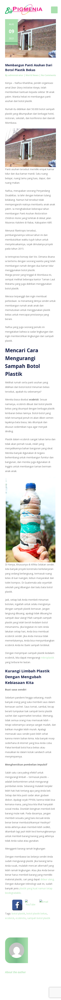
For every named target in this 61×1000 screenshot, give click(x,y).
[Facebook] (17, 905)
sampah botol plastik (38, 918)
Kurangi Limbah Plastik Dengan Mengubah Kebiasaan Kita (27, 676)
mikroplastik (47, 657)
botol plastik (18, 913)
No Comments (48, 75)
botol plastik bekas (36, 913)
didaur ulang (47, 879)
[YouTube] (30, 905)
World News (32, 75)
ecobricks (21, 918)
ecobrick (9, 918)
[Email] (43, 905)
